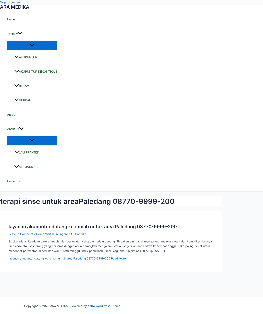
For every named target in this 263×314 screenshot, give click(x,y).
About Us (13, 129)
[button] (20, 34)
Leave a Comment (21, 234)
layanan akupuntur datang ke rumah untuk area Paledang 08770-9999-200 (93, 226)
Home (11, 19)
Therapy (12, 33)
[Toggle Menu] (32, 45)
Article (11, 114)
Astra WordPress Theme (104, 306)
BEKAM (24, 86)
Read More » (68, 258)
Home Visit (14, 181)
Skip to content (10, 2)
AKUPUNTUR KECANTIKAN (38, 71)
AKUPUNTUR (28, 57)
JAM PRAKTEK (29, 152)
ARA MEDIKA (14, 7)
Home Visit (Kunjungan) (52, 234)
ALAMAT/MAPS (29, 166)
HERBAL (25, 100)
